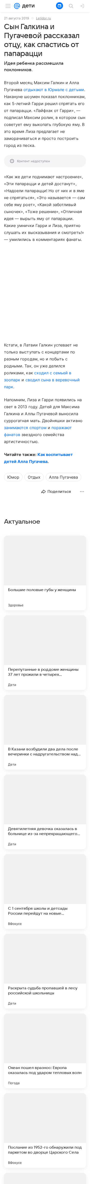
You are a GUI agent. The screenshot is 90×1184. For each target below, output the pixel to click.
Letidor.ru (43, 18)
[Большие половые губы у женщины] (45, 573)
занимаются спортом (25, 427)
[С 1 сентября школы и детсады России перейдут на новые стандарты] (45, 891)
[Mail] (17, 6)
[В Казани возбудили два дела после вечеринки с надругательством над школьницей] (45, 732)
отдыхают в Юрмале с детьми (54, 89)
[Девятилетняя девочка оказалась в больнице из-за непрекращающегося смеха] (45, 812)
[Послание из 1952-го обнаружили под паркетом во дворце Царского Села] (45, 1130)
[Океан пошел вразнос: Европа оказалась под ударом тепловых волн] (45, 1051)
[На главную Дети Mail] (27, 6)
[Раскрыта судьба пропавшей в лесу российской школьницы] (45, 971)
